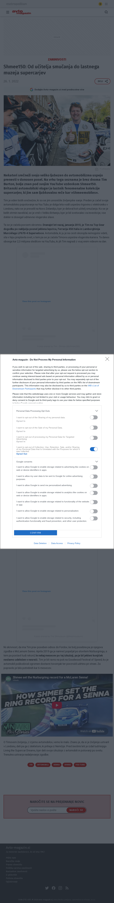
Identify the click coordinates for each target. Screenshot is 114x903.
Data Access (57, 543)
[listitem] (57, 410)
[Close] (108, 360)
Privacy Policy (73, 543)
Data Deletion (40, 543)
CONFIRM (35, 533)
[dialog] (57, 451)
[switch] (94, 417)
